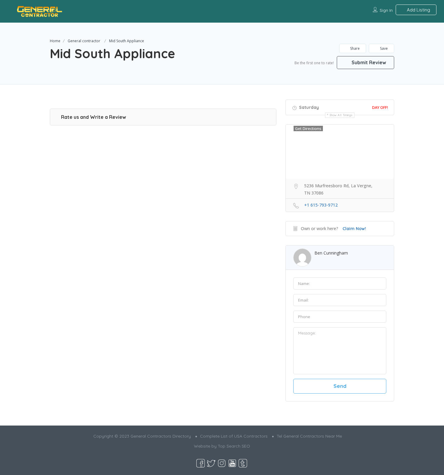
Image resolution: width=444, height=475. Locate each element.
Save (383, 48)
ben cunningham (331, 253)
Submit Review (368, 62)
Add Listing (418, 10)
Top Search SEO (234, 446)
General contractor (84, 40)
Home (55, 40)
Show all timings (341, 115)
